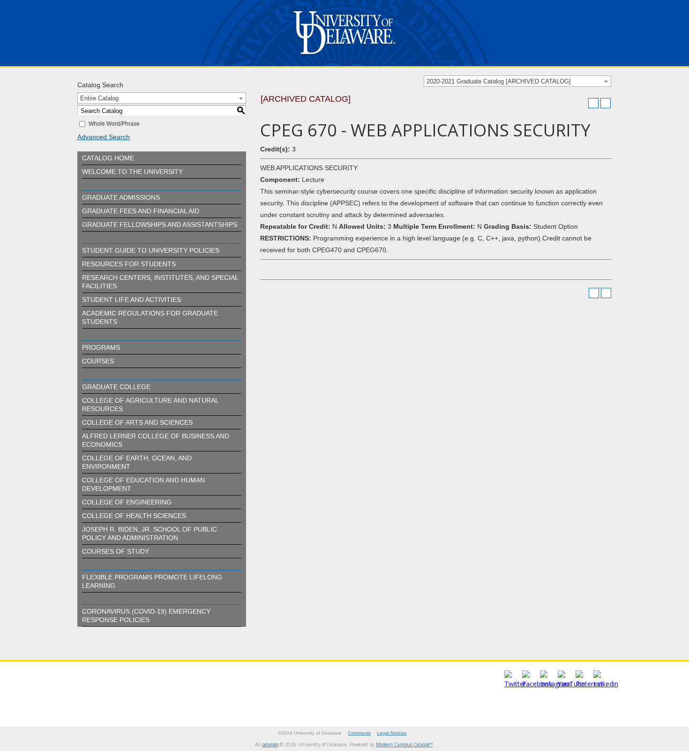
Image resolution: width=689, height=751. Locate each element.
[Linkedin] (605, 683)
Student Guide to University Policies (150, 250)
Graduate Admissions (121, 197)
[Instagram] (555, 683)
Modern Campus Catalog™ (404, 744)
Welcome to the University (132, 171)
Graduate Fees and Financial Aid (140, 211)
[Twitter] (515, 683)
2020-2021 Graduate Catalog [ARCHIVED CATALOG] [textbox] (499, 81)
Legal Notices (391, 733)
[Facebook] (537, 683)
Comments (359, 733)
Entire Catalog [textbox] (99, 98)
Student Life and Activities (131, 299)
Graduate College (116, 387)
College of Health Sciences (134, 515)
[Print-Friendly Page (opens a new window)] (593, 103)
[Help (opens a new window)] (605, 103)
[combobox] (517, 81)
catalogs (270, 744)
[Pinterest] (589, 683)
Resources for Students (129, 264)
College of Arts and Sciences (137, 422)
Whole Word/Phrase (114, 123)
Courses (98, 361)
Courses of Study (115, 551)
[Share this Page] (581, 103)
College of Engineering (127, 502)
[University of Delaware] (344, 56)
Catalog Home (108, 158)
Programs (101, 347)
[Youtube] (571, 683)
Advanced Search (103, 137)
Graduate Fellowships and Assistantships (159, 224)
